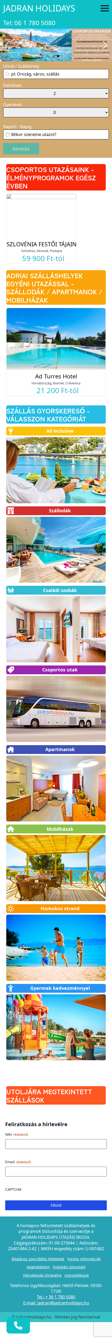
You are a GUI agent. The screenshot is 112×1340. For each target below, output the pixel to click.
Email (18, 1161)
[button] (7, 45)
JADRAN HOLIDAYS (39, 8)
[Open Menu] (105, 8)
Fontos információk (84, 1258)
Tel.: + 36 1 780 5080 (56, 1297)
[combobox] (56, 74)
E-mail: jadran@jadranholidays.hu (56, 1303)
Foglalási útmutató (69, 1266)
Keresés (21, 149)
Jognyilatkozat (77, 1275)
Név (16, 1134)
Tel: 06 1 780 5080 (29, 22)
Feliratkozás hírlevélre (42, 1275)
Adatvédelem (38, 1266)
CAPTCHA (13, 1189)
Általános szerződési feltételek (37, 1258)
